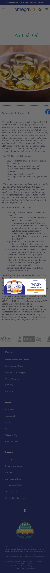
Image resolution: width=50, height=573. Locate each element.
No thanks (35, 292)
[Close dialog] (45, 280)
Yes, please (35, 290)
